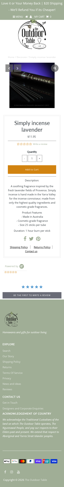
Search (6, 350)
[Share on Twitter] (31, 239)
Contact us (31, 251)
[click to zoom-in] (55, 68)
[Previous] (9, 68)
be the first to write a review (32, 295)
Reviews (7, 389)
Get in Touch (10, 402)
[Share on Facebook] (25, 239)
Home (11, 57)
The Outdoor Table (36, 480)
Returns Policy (42, 247)
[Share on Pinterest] (38, 239)
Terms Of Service (13, 372)
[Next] (17, 68)
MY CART (42, 16)
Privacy (7, 378)
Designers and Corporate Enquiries (23, 408)
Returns (7, 367)
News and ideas (12, 383)
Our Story (8, 356)
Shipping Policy (19, 247)
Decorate (22, 57)
